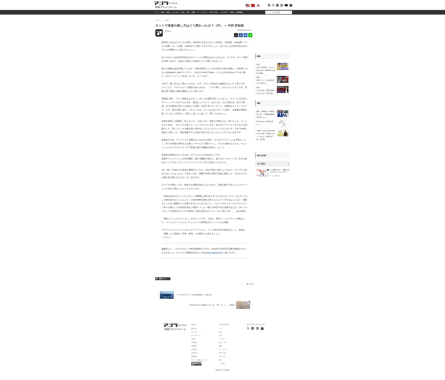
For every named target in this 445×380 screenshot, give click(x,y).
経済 (168, 12)
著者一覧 (194, 328)
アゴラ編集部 (275, 176)
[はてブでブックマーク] (245, 35)
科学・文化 (214, 12)
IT (198, 12)
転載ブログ (166, 279)
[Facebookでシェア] (241, 35)
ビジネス (175, 12)
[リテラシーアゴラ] (262, 173)
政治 (163, 12)
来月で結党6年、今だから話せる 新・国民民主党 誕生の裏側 (265, 70)
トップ (156, 12)
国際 (193, 12)
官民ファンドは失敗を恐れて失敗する (265, 81)
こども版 (222, 363)
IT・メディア (223, 349)
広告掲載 (194, 349)
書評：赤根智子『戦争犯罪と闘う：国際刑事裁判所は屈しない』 (265, 114)
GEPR (193, 339)
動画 (259, 56)
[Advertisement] (211, 5)
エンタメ (204, 12)
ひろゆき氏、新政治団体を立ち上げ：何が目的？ (265, 91)
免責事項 (194, 356)
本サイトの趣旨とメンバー (199, 360)
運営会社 (194, 346)
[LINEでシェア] (250, 35)
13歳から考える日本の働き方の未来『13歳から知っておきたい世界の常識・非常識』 (265, 135)
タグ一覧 (194, 332)
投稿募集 (239, 12)
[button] (290, 12)
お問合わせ (194, 353)
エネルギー (224, 12)
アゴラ (168, 31)
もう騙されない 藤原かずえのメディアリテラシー (280, 171)
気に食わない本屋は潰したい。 (265, 123)
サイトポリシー (196, 335)
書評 (232, 12)
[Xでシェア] (236, 35)
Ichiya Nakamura (213, 252)
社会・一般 (185, 12)
